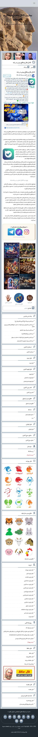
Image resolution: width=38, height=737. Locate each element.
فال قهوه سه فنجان (28, 377)
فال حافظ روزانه (29, 656)
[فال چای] (27, 282)
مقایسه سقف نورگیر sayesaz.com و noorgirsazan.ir (21, 635)
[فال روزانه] (12, 251)
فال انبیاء (31, 363)
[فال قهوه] (27, 266)
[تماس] (14, 717)
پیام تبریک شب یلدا (28, 664)
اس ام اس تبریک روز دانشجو (26, 330)
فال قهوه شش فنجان (28, 381)
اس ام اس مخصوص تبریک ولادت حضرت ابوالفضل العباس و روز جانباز (19, 325)
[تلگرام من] (28, 717)
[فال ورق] (12, 282)
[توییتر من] (10, 717)
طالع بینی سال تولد (29, 559)
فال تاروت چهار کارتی (28, 588)
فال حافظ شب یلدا (29, 660)
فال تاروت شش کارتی (28, 595)
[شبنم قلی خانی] (8, 56)
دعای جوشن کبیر (29, 414)
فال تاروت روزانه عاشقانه (27, 609)
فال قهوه (31, 374)
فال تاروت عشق (29, 606)
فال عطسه (31, 689)
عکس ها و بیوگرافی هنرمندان (26, 704)
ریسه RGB (30, 451)
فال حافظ (31, 653)
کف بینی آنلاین (30, 392)
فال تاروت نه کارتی (28, 598)
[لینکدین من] (16, 721)
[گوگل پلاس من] (5, 717)
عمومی (25, 308)
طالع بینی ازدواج (29, 403)
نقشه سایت (13, 732)
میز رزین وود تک (29, 627)
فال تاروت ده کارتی (28, 602)
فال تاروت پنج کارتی (28, 591)
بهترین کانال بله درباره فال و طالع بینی (17, 17)
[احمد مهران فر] (30, 56)
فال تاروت (31, 616)
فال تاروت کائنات (29, 577)
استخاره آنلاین (30, 352)
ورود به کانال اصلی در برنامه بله (19, 180)
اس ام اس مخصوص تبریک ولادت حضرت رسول (22, 337)
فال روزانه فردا (29, 700)
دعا (32, 418)
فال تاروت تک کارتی (28, 580)
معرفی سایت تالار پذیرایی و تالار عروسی (24, 638)
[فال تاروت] (27, 251)
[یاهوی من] (33, 717)
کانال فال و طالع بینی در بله (22, 62)
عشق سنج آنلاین (29, 440)
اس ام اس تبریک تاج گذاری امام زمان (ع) (24, 321)
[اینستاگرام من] (19, 717)
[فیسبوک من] (23, 717)
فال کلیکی (31, 429)
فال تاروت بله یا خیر (28, 613)
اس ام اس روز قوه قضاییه (27, 333)
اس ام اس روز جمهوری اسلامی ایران (25, 341)
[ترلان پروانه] (19, 56)
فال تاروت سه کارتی (28, 584)
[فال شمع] (12, 266)
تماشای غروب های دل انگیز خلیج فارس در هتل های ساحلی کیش (18, 631)
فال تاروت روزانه (29, 570)
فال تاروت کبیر (29, 573)
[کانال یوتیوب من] (21, 721)
